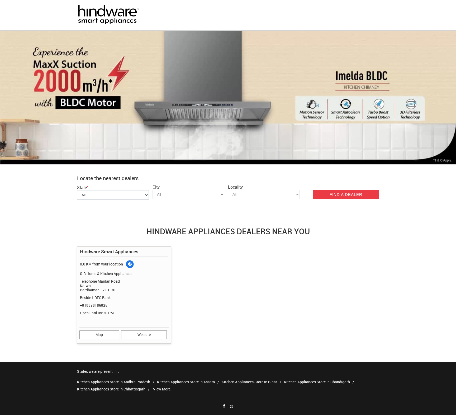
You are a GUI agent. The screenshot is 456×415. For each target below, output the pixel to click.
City (156, 187)
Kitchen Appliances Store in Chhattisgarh (111, 389)
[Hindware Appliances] (108, 15)
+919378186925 (93, 305)
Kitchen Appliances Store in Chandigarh (317, 382)
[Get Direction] (130, 264)
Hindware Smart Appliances (109, 251)
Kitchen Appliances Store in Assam (186, 382)
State (82, 187)
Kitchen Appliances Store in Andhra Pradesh (113, 382)
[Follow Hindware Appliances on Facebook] (224, 406)
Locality (235, 187)
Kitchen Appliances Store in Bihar (249, 382)
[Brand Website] (231, 406)
